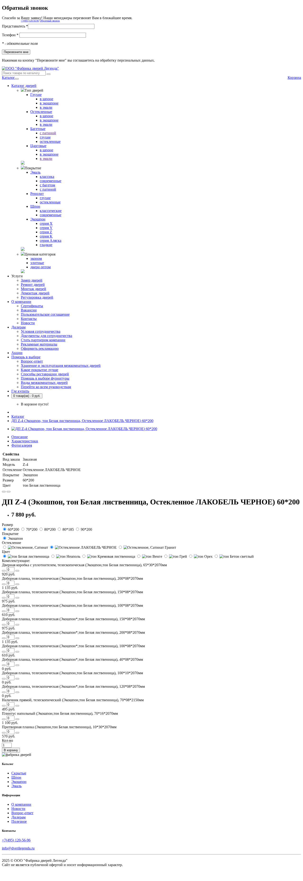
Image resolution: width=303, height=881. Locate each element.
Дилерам (18, 327)
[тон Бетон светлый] (234, 556)
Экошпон (19, 782)
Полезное (19, 821)
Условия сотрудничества (40, 331)
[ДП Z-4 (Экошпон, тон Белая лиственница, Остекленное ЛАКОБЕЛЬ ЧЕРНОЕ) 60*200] (84, 429)
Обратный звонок (50, 20)
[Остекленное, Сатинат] (25, 547)
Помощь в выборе (25, 357)
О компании (21, 302)
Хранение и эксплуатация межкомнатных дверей (61, 366)
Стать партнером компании (43, 340)
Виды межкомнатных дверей (44, 383)
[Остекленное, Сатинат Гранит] (147, 547)
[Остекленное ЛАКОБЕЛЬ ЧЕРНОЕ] (83, 547)
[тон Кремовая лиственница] (108, 556)
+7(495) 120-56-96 (30, 20)
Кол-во (7, 740)
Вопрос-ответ (32, 361)
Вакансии (29, 310)
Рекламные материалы (39, 344)
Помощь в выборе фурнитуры (45, 378)
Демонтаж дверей (35, 293)
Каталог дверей (23, 86)
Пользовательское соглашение (45, 314)
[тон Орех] (201, 556)
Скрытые (18, 773)
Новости (28, 323)
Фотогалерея (21, 445)
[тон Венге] (149, 556)
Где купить (20, 391)
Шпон (16, 777)
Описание (19, 437)
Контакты (29, 319)
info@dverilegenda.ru (18, 848)
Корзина (294, 78)
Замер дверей (31, 280)
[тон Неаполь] (65, 556)
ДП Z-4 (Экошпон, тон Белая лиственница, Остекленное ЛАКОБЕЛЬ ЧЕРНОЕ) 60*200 (82, 421)
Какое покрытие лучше (39, 370)
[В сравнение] (8, 491)
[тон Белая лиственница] (26, 556)
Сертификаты (32, 306)
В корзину (11, 750)
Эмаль (16, 786)
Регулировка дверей (37, 297)
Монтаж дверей (33, 289)
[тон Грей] (175, 556)
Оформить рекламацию (40, 348)
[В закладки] (4, 491)
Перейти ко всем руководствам (46, 387)
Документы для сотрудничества (46, 336)
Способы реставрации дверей (45, 374)
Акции (16, 353)
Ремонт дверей (33, 285)
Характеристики (24, 441)
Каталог (8, 78)
